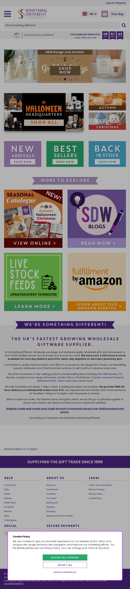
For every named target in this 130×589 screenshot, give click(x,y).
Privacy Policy (52, 548)
